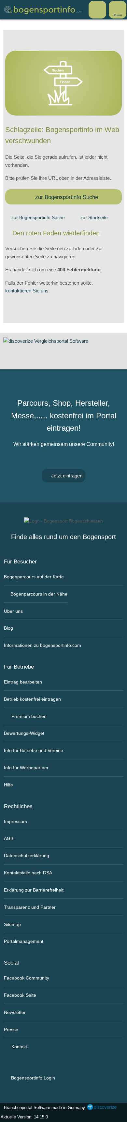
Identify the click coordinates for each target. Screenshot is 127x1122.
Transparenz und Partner (30, 907)
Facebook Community (26, 977)
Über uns (13, 611)
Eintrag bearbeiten (23, 681)
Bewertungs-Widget (24, 733)
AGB (8, 838)
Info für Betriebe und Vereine (33, 750)
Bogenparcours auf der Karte (34, 576)
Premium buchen (28, 716)
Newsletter (15, 1012)
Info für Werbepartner (26, 767)
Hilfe (8, 784)
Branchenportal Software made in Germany (43, 1107)
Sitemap (12, 924)
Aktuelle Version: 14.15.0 (24, 1117)
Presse (11, 1029)
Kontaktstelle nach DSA (28, 872)
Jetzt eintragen (66, 475)
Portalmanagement (23, 941)
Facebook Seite (20, 995)
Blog (8, 628)
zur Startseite (94, 217)
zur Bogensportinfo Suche (66, 197)
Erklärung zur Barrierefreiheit (34, 890)
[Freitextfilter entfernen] (97, 9)
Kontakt (18, 1046)
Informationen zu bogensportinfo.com (42, 645)
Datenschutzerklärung (26, 855)
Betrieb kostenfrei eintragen (32, 699)
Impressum (15, 821)
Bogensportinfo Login (32, 1077)
